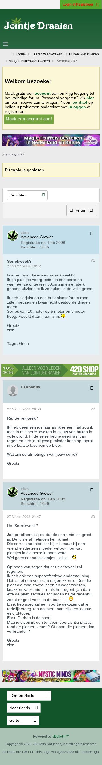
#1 (93, 260)
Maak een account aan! (29, 118)
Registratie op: (34, 242)
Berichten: (30, 247)
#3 (93, 517)
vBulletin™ (60, 736)
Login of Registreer (78, 5)
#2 (93, 409)
